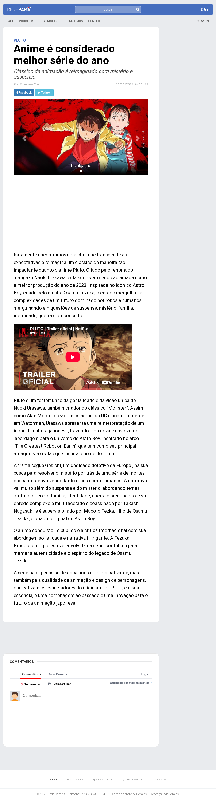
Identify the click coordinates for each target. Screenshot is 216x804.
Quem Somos (73, 21)
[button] (24, 137)
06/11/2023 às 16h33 (132, 84)
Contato (94, 21)
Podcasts (26, 21)
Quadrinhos (48, 21)
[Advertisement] (81, 215)
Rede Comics (56, 794)
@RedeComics (169, 794)
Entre (204, 9)
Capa (10, 21)
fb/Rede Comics (136, 794)
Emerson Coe (30, 84)
